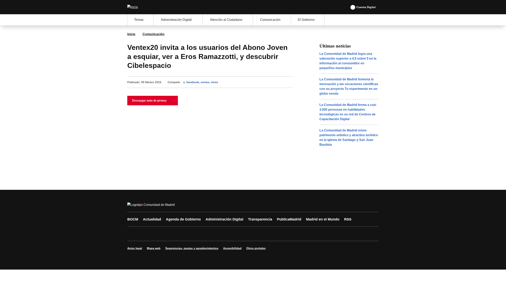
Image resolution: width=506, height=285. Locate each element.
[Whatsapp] (192, 233)
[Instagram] (144, 233)
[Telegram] (227, 233)
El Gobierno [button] (306, 19)
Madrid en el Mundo (322, 219)
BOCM (132, 219)
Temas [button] (138, 19)
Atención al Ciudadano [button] (226, 19)
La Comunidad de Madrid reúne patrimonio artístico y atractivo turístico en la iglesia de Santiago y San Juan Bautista (348, 137)
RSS (347, 219)
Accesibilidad (232, 248)
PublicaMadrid (289, 219)
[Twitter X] (156, 233)
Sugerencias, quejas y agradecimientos (191, 248)
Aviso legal (134, 248)
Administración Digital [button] (176, 19)
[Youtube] (168, 233)
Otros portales (256, 248)
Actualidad (152, 219)
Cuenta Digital (366, 7)
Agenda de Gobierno (183, 219)
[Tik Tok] (204, 233)
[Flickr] (215, 233)
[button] (152, 100)
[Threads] (239, 233)
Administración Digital (224, 219)
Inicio (131, 34)
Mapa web (153, 248)
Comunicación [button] (270, 19)
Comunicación (153, 34)
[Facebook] (132, 233)
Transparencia (260, 219)
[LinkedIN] (180, 233)
